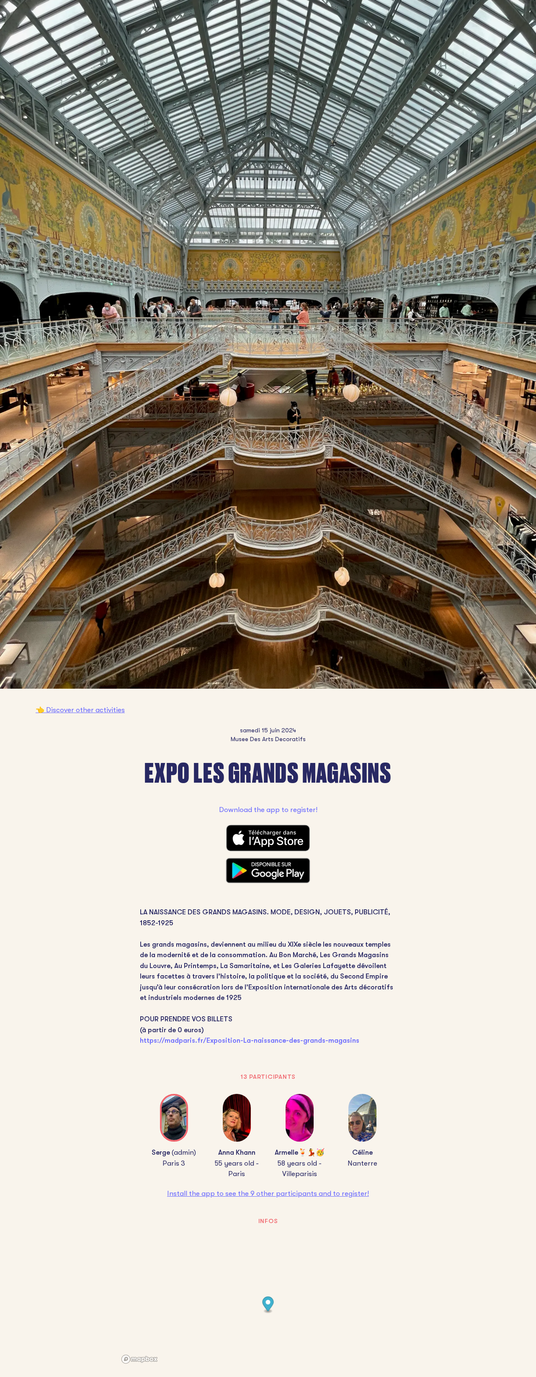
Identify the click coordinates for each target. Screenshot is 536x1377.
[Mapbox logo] (139, 1359)
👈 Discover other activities (80, 710)
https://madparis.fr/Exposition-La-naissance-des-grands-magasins (249, 1040)
